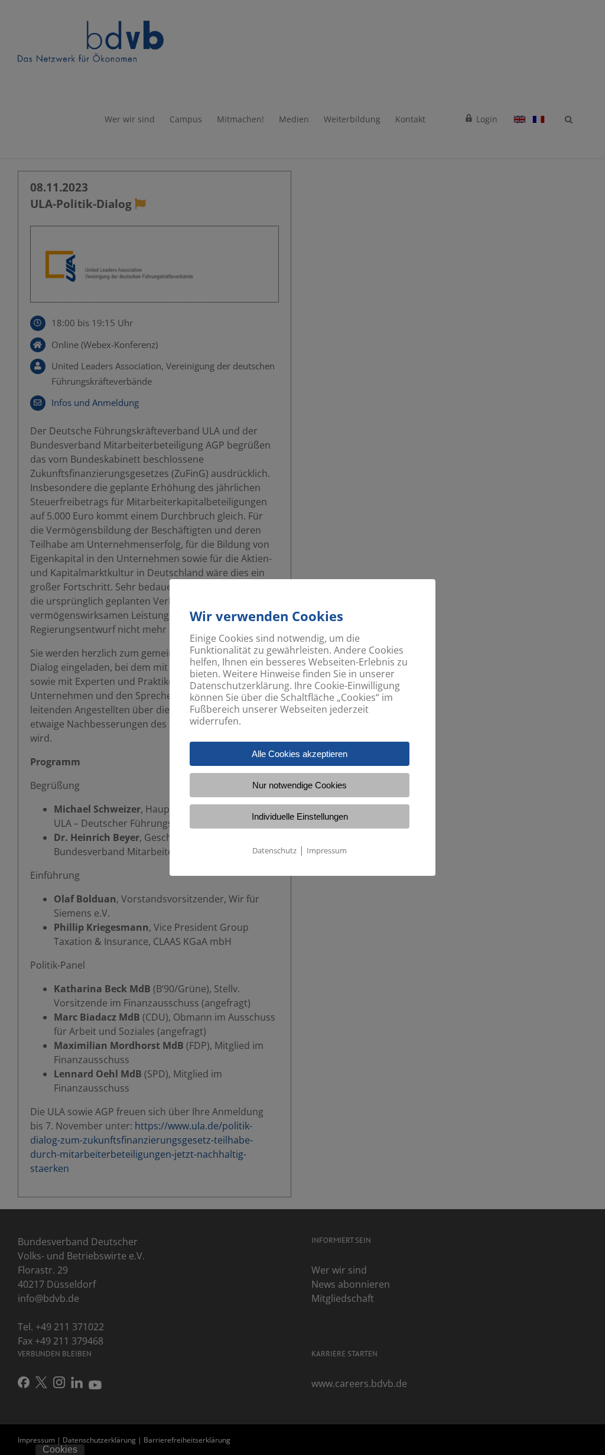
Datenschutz (274, 850)
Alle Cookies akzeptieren (299, 754)
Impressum (327, 850)
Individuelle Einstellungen (300, 816)
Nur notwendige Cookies (299, 785)
